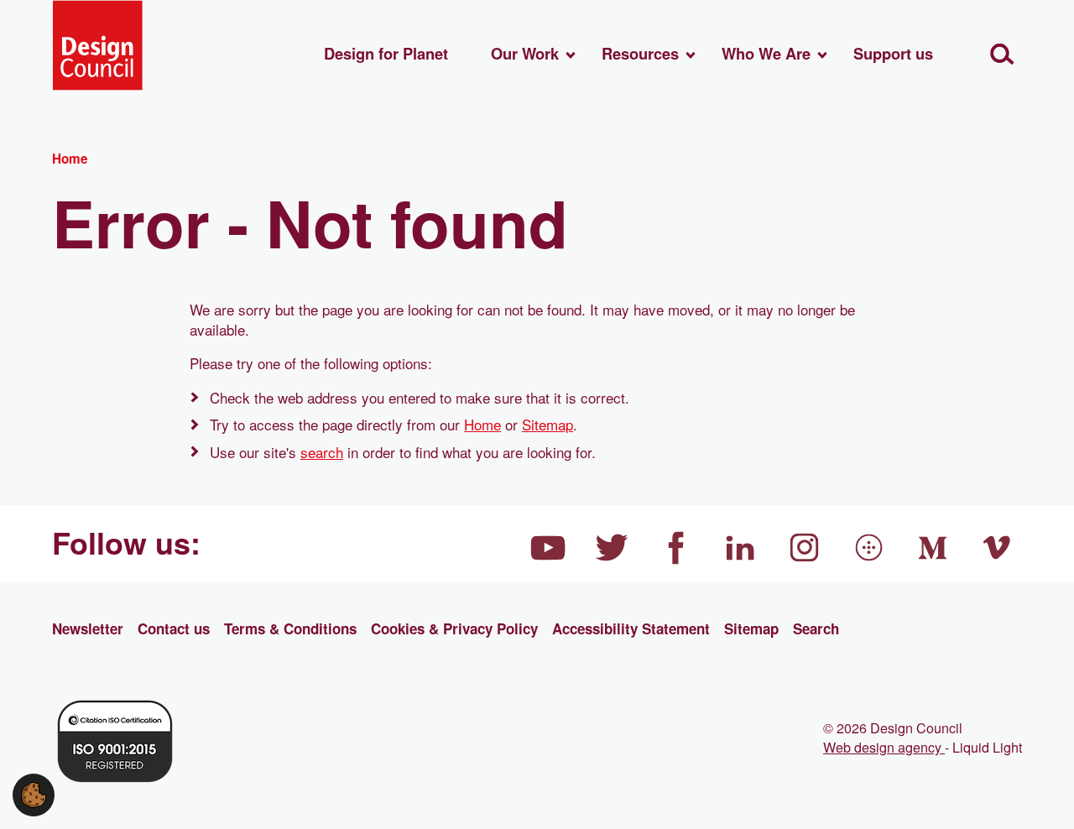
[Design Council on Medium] (933, 548)
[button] (33, 792)
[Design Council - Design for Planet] (97, 45)
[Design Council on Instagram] (804, 548)
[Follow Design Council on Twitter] (612, 548)
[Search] (1002, 54)
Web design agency (884, 747)
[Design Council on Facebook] (676, 548)
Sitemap (547, 424)
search (321, 451)
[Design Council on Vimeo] (997, 548)
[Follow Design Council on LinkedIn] (741, 548)
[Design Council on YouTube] (548, 548)
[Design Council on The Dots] (869, 548)
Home (482, 424)
